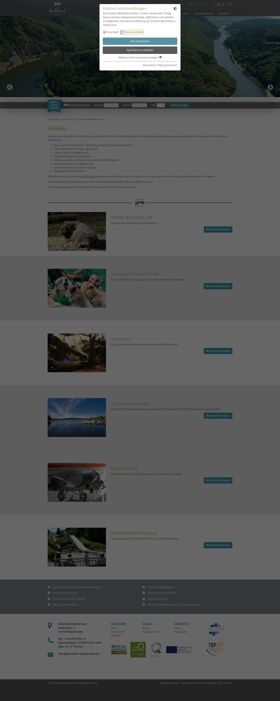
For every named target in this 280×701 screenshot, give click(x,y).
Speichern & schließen (140, 50)
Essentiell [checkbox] (112, 32)
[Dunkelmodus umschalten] (175, 9)
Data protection (167, 65)
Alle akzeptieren (140, 41)
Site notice (149, 65)
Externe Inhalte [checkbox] (134, 32)
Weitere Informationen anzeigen (139, 57)
